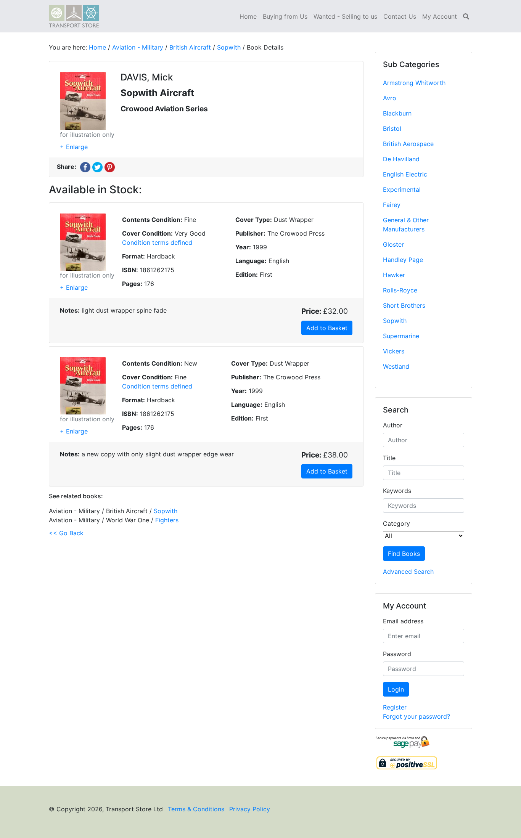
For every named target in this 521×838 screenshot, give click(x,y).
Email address (403, 621)
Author (392, 425)
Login (396, 689)
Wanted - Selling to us (345, 16)
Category (396, 523)
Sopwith (395, 320)
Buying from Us (285, 16)
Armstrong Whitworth (414, 83)
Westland (396, 366)
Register (395, 707)
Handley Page (403, 259)
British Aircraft (190, 47)
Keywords (397, 490)
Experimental (402, 189)
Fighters (166, 520)
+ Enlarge (74, 147)
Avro (389, 98)
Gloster (393, 244)
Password (397, 654)
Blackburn (397, 113)
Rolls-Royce (400, 290)
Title (389, 458)
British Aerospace (408, 144)
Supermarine (401, 336)
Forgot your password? (416, 716)
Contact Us (399, 16)
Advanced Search (408, 571)
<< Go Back (66, 533)
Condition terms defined (157, 242)
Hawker (394, 275)
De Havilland (401, 159)
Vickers (393, 351)
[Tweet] (97, 166)
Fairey (391, 205)
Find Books (404, 553)
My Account (439, 16)
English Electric (405, 174)
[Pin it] (110, 166)
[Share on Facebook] (85, 166)
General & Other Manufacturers (406, 224)
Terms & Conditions (196, 809)
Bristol (392, 128)
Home (248, 16)
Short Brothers (404, 305)
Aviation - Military (137, 47)
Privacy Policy (249, 809)
